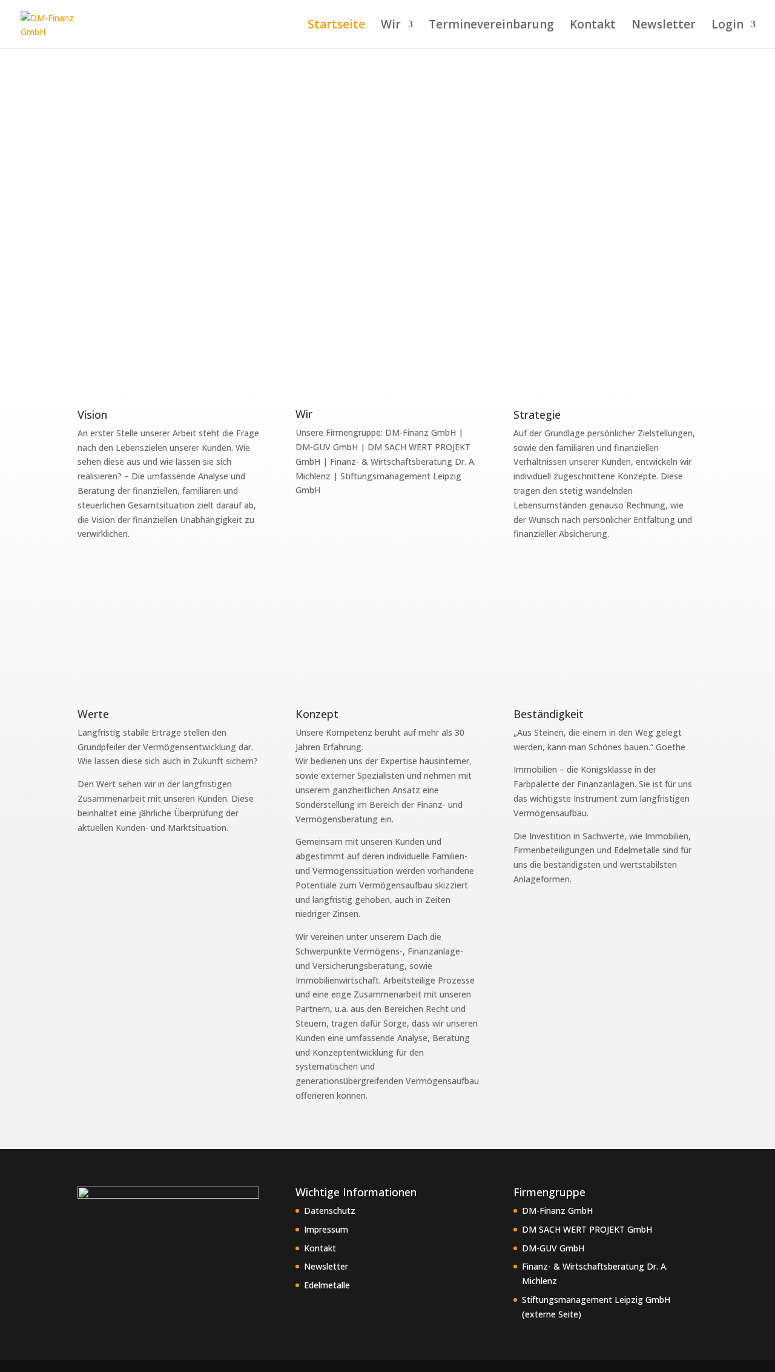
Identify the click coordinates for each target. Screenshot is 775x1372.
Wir (391, 26)
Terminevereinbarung (491, 26)
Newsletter (664, 26)
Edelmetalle (327, 1285)
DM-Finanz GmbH (557, 1210)
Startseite (336, 26)
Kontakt (593, 26)
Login (727, 26)
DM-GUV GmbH (553, 1248)
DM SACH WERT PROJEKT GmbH (587, 1229)
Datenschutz (329, 1210)
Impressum (326, 1229)
